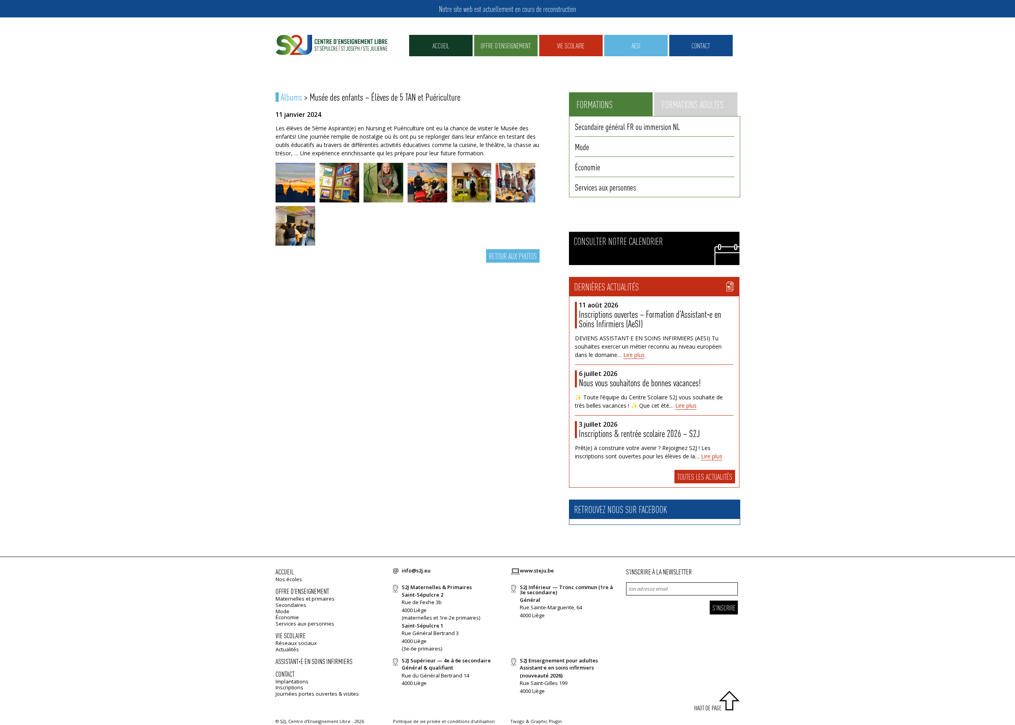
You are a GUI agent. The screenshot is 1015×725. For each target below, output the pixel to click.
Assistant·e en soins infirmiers (314, 661)
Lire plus (634, 355)
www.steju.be (537, 570)
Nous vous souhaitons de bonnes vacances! (640, 382)
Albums (291, 97)
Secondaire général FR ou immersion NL (627, 126)
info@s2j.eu (416, 570)
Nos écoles (289, 579)
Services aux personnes (605, 187)
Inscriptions (289, 687)
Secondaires (291, 605)
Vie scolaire (570, 45)
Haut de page (708, 708)
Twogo (517, 721)
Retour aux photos (513, 256)
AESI (636, 45)
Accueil (441, 45)
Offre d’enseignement (506, 45)
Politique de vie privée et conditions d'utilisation (444, 721)
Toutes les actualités (704, 476)
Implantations (292, 681)
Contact (700, 45)
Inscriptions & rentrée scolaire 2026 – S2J (639, 433)
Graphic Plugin (546, 721)
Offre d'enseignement (302, 590)
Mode (582, 146)
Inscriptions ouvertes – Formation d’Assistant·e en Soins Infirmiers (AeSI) (650, 319)
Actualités (287, 649)
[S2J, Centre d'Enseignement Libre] (331, 45)
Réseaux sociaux (296, 643)
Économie (587, 166)
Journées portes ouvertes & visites (317, 693)
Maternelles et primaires (305, 598)
